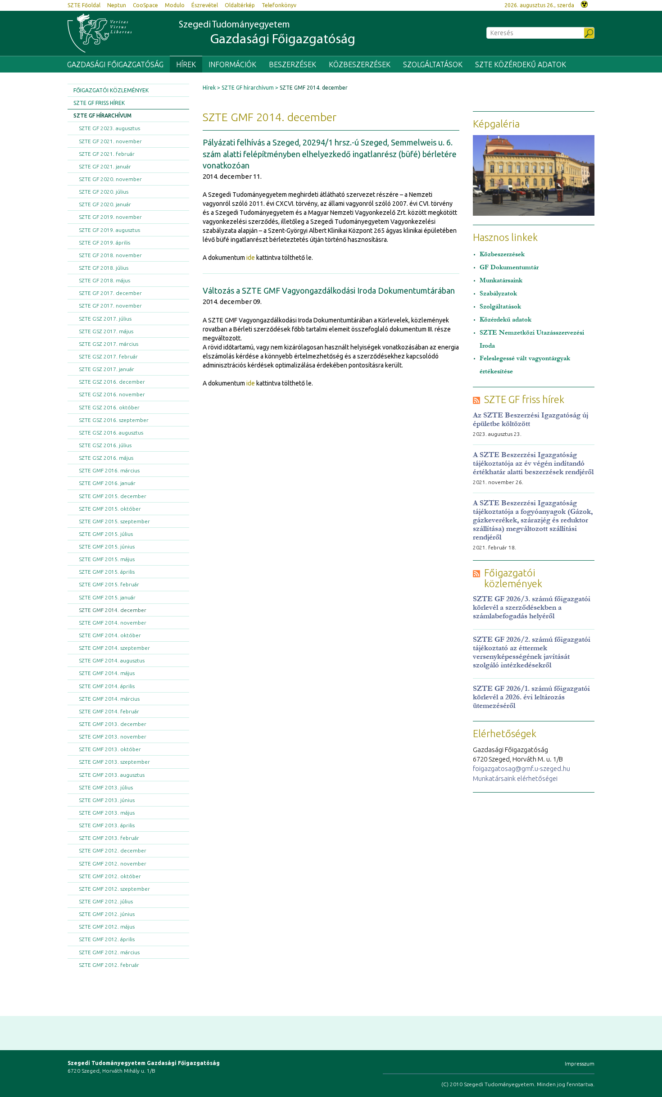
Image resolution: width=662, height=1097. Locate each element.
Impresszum (579, 1063)
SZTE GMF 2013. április (107, 825)
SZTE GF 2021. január (105, 166)
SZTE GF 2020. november (110, 179)
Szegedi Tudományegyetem (267, 33)
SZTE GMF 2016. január (107, 483)
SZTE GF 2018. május (104, 280)
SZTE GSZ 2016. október (109, 407)
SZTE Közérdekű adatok (520, 64)
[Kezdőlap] (99, 33)
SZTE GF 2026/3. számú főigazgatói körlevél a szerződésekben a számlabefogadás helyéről (531, 607)
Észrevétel (204, 5)
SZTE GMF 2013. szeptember (114, 762)
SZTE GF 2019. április (104, 242)
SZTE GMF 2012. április (107, 939)
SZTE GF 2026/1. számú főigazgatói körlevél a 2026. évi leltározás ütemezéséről (531, 697)
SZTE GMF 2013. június (107, 800)
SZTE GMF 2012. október (110, 876)
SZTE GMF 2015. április (107, 572)
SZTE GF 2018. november (110, 255)
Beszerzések (292, 64)
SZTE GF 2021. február (107, 154)
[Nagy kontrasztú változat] (584, 3)
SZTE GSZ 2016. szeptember (114, 420)
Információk (232, 64)
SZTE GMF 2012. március (109, 952)
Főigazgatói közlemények (111, 90)
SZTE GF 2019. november (110, 217)
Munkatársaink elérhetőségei (515, 778)
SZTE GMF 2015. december (112, 496)
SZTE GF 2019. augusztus (109, 230)
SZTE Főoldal (84, 5)
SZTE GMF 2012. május (107, 926)
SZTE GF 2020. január (105, 204)
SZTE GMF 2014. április (107, 686)
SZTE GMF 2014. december (112, 610)
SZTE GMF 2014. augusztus (112, 660)
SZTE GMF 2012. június (107, 914)
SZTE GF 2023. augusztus (109, 128)
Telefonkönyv (279, 5)
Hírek (186, 64)
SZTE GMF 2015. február (109, 584)
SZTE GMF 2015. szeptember (114, 521)
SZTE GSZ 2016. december (112, 382)
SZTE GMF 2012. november (112, 863)
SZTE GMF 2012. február (109, 965)
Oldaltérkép (240, 5)
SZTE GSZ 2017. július (105, 319)
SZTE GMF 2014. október (110, 635)
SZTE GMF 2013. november (112, 736)
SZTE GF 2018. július (103, 268)
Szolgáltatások (432, 64)
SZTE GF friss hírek (99, 103)
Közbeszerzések (359, 64)
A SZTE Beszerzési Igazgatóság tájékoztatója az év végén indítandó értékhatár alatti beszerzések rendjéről (533, 463)
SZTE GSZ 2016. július (105, 445)
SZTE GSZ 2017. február (108, 356)
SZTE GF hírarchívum (102, 115)
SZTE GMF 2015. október (110, 509)
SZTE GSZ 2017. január (106, 369)
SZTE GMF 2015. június (107, 546)
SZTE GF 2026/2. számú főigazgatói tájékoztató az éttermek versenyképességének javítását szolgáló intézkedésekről (531, 652)
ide (250, 257)
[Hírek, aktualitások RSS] (476, 399)
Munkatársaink (501, 280)
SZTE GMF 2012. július (106, 901)
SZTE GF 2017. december (110, 293)
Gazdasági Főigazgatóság (115, 64)
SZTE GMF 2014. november (112, 623)
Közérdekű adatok (505, 319)
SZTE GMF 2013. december (112, 724)
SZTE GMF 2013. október (110, 749)
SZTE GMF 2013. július (106, 787)
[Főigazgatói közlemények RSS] (476, 573)
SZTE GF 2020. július (103, 192)
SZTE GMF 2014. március (109, 699)
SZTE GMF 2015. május (107, 559)
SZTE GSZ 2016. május (106, 458)
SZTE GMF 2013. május (107, 813)
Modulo (175, 5)
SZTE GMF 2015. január (107, 597)
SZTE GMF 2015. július (106, 534)
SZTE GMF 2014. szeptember (114, 648)
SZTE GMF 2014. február (109, 711)
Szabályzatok (498, 293)
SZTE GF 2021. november (110, 141)
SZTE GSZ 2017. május (106, 331)
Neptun (116, 5)
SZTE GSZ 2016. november (112, 394)
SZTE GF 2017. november (110, 305)
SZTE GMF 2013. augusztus (112, 775)
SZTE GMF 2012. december (112, 850)
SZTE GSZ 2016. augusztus (111, 432)
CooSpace (145, 5)
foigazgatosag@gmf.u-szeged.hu (521, 768)
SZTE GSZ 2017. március (108, 344)
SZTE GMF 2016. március (109, 470)
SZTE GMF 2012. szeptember (114, 889)
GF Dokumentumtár (509, 267)
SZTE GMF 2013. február (109, 838)
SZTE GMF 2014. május (107, 673)
